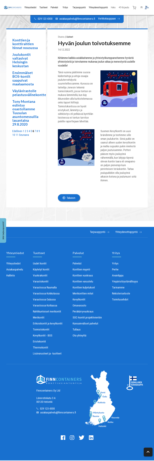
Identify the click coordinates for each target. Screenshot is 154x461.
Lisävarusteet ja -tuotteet (47, 353)
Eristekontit (39, 341)
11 (17, 134)
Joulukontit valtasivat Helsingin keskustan (21, 60)
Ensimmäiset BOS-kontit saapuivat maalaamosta (23, 78)
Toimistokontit (41, 329)
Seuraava (24, 134)
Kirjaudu (125, 7)
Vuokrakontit (40, 275)
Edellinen (17, 131)
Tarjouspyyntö (97, 232)
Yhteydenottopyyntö (126, 232)
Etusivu (61, 36)
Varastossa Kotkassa (45, 305)
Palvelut (78, 253)
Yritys (116, 253)
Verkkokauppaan (107, 18)
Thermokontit (40, 347)
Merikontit (38, 317)
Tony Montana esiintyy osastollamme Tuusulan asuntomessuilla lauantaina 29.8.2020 (25, 112)
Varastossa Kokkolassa (46, 293)
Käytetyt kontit (41, 269)
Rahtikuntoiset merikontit (47, 311)
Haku (113, 7)
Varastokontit (40, 281)
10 (13, 134)
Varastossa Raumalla (45, 287)
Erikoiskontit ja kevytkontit (47, 323)
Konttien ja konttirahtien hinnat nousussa (25, 44)
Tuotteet (39, 253)
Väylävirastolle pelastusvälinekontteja (30, 93)
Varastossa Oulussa (44, 299)
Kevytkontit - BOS (42, 335)
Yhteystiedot (15, 253)
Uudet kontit (39, 263)
